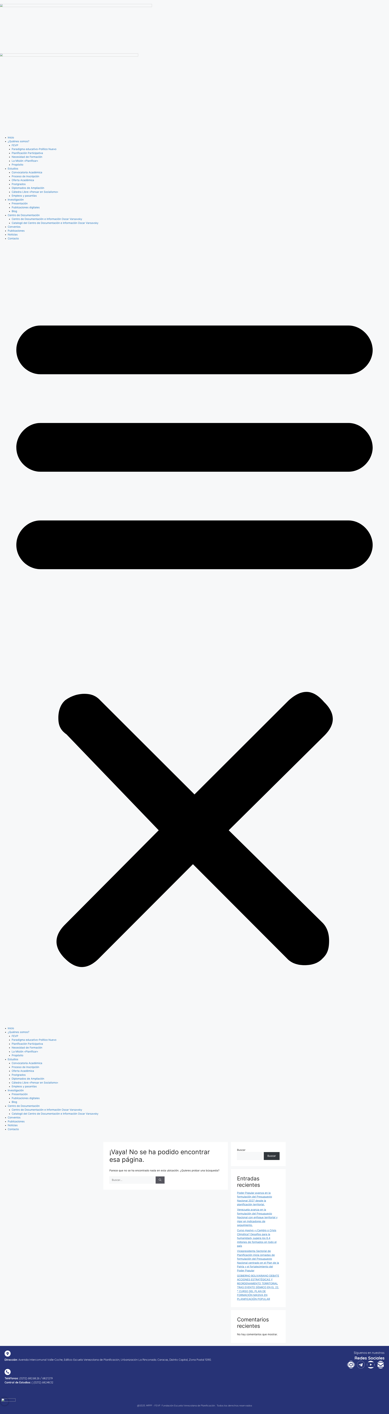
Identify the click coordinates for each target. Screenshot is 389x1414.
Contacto (13, 238)
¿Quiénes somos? (18, 141)
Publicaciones (16, 230)
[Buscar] (160, 1180)
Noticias (13, 234)
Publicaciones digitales (26, 207)
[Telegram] (361, 1364)
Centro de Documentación (24, 215)
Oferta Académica (23, 180)
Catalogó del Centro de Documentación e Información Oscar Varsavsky (55, 222)
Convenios (14, 226)
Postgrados (19, 184)
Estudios (13, 168)
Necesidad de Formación (27, 156)
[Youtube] (371, 1364)
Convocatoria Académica (27, 172)
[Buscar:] (132, 1179)
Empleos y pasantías (24, 195)
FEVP (15, 145)
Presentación (20, 203)
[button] (194, 635)
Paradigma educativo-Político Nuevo (34, 149)
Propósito (17, 164)
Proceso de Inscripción (25, 176)
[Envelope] (380, 1364)
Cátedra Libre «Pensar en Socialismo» (35, 191)
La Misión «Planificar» (25, 160)
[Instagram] (351, 1364)
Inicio (11, 137)
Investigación (16, 199)
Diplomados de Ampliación (28, 187)
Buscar (241, 1149)
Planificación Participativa (27, 153)
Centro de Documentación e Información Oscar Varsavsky (47, 219)
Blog (14, 211)
